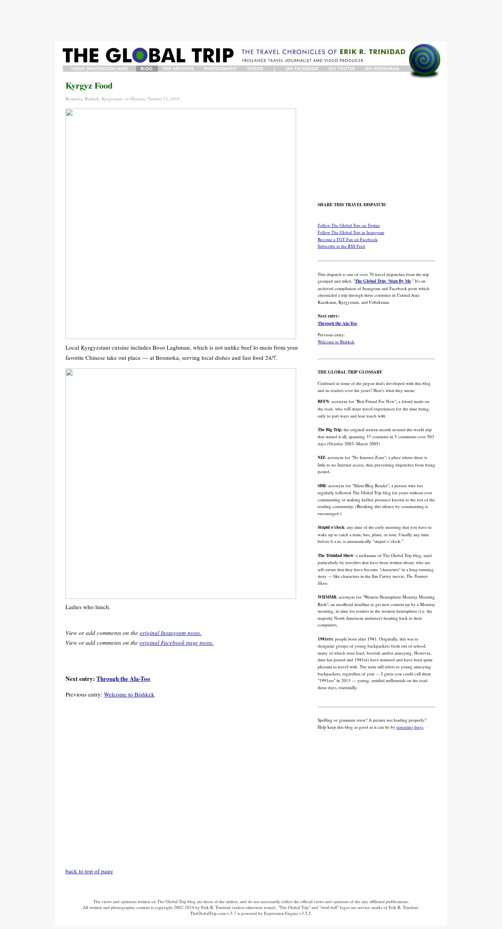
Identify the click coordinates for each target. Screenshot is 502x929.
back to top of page (89, 871)
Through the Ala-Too (123, 678)
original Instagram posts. (171, 633)
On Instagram (383, 68)
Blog (147, 68)
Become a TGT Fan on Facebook (348, 239)
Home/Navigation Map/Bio (99, 68)
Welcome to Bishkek (129, 694)
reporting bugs (410, 727)
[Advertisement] (251, 20)
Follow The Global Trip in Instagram (351, 232)
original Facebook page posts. (177, 642)
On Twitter (342, 68)
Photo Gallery (221, 68)
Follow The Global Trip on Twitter (349, 225)
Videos (256, 68)
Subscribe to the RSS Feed (341, 246)
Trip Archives (179, 68)
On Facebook (302, 68)
